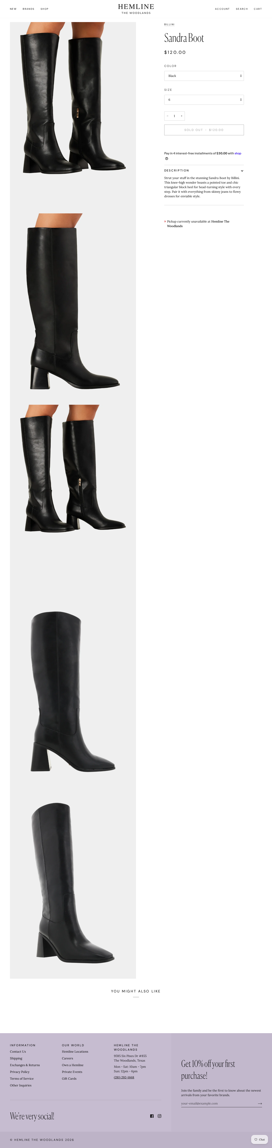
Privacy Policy (19, 1072)
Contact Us (18, 1051)
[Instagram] (159, 1116)
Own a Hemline (72, 1065)
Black (172, 76)
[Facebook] (152, 1116)
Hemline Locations (75, 1051)
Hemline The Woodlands (39, 1140)
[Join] (256, 1103)
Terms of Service (22, 1078)
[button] (29, 9)
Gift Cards (69, 1078)
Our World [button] (73, 1045)
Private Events (72, 1072)
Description (176, 170)
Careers (67, 1058)
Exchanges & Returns (25, 1065)
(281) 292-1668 (124, 1077)
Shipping (16, 1058)
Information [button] (23, 1045)
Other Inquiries (20, 1085)
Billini (169, 24)
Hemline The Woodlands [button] (126, 1047)
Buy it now (204, 144)
